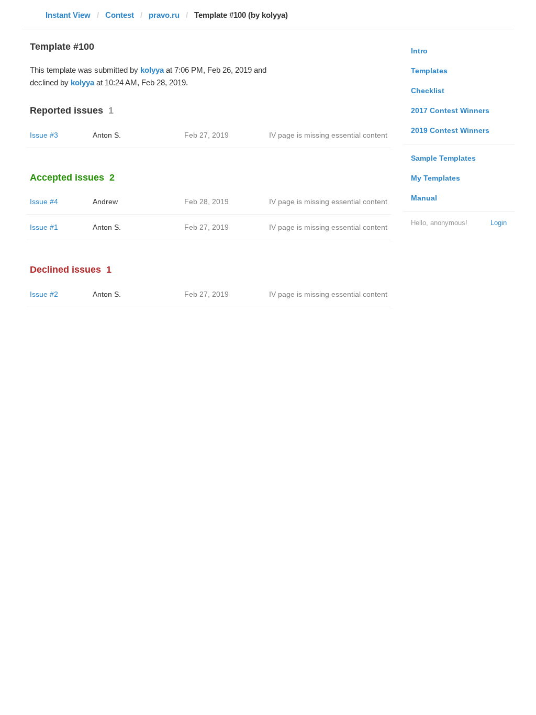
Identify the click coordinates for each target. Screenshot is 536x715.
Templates (429, 70)
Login (498, 223)
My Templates (435, 178)
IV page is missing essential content (328, 135)
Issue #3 (44, 135)
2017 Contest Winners (450, 110)
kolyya (152, 69)
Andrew (105, 201)
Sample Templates (443, 158)
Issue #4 (44, 201)
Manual (424, 198)
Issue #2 (44, 294)
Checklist (427, 90)
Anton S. (107, 135)
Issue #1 (44, 227)
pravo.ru (164, 14)
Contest (119, 14)
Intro (419, 51)
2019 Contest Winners (450, 130)
